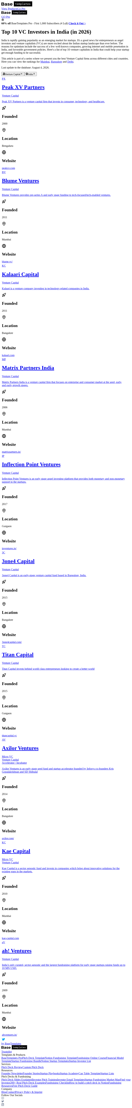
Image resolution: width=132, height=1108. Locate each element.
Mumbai (45, 61)
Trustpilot (6, 1051)
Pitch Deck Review (12, 1067)
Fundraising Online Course (91, 1057)
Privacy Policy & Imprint (28, 1092)
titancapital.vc (9, 735)
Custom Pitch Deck (33, 1067)
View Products (9, 8)
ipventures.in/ (9, 548)
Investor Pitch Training (44, 1079)
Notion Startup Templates (55, 1061)
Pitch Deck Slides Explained (16, 1079)
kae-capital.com (10, 938)
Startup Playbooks (50, 1073)
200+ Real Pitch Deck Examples (28, 1082)
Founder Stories (31, 1073)
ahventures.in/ (9, 1034)
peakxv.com (8, 168)
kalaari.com (8, 355)
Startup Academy (69, 1073)
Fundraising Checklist (57, 1082)
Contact (11, 1092)
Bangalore (56, 61)
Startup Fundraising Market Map (102, 1079)
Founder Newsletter (12, 1073)
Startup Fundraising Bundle (26, 1061)
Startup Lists (107, 1073)
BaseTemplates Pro (11, 1057)
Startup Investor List (80, 1061)
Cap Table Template (89, 1073)
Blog (4, 1092)
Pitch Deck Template (33, 1057)
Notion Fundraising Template (61, 1057)
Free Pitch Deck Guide (25, 1085)
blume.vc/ (7, 261)
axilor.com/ (8, 838)
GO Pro (5, 16)
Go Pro (21, 8)
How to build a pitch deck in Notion (88, 1082)
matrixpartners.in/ (11, 451)
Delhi (70, 61)
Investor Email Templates (71, 1079)
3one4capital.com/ (12, 642)
